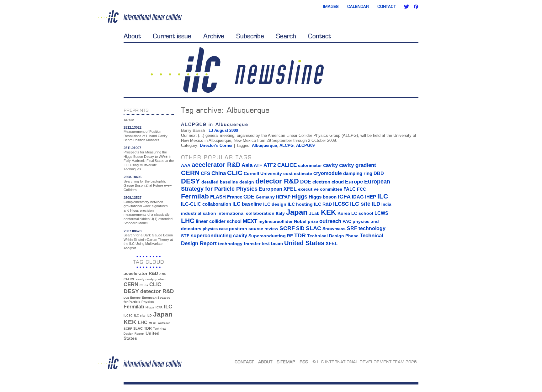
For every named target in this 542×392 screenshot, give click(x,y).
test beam (272, 243)
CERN (131, 284)
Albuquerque (264, 145)
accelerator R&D (141, 273)
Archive (213, 36)
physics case (215, 228)
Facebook (415, 6)
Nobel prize (306, 221)
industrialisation (198, 213)
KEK (130, 322)
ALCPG (286, 145)
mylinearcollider (275, 221)
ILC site (140, 315)
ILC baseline (247, 204)
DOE (126, 298)
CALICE (129, 279)
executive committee (320, 189)
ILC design (274, 204)
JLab (314, 213)
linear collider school (219, 221)
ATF (258, 165)
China (144, 285)
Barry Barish (193, 130)
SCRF (128, 328)
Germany (265, 196)
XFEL (331, 243)
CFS (205, 173)
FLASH (218, 196)
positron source (246, 228)
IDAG (358, 196)
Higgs (150, 307)
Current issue (172, 36)
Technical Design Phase (333, 235)
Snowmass (334, 228)
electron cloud (328, 181)
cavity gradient (156, 279)
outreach (164, 323)
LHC (142, 322)
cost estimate (297, 173)
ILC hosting (300, 204)
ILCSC (128, 315)
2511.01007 (132, 148)
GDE (248, 196)
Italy (280, 213)
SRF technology (366, 228)
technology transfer (239, 243)
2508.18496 (132, 177)
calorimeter (310, 165)
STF (185, 235)
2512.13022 (132, 127)
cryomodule (327, 173)
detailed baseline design (227, 181)
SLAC (138, 328)
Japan (163, 314)
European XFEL (278, 189)
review (271, 228)
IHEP (370, 196)
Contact (386, 6)
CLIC (155, 284)
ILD (149, 315)
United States (304, 243)
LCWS (381, 213)
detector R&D (157, 291)
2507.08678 (132, 231)
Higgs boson (323, 196)
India (386, 204)
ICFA (159, 307)
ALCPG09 (305, 145)
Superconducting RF (270, 236)
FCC (361, 189)
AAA (185, 165)
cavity (140, 279)
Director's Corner (216, 145)
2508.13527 (132, 197)
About (132, 36)
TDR (148, 328)
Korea (343, 213)
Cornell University (263, 173)
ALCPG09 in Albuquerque (214, 124)
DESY (131, 291)
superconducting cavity (219, 235)
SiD (300, 228)
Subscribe (250, 36)
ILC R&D (323, 204)
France (234, 196)
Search (286, 36)
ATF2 (269, 165)
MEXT (153, 323)
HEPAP (283, 197)
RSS (304, 361)
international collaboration (245, 213)
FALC (349, 189)
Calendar (358, 6)
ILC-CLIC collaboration (206, 204)
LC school (362, 213)
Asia (162, 274)
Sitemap (286, 361)
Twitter (406, 6)
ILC (168, 307)
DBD (379, 173)
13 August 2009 (223, 130)
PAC (347, 221)
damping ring (357, 173)
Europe (135, 297)
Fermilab (134, 306)
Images (331, 6)
